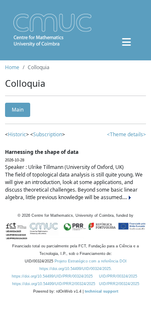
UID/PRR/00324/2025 (118, 276)
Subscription (47, 134)
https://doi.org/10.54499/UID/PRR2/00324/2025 (53, 284)
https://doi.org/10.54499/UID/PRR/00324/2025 (52, 276)
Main (17, 109)
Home (12, 67)
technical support (101, 291)
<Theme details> (126, 134)
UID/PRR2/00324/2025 (119, 284)
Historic (17, 134)
